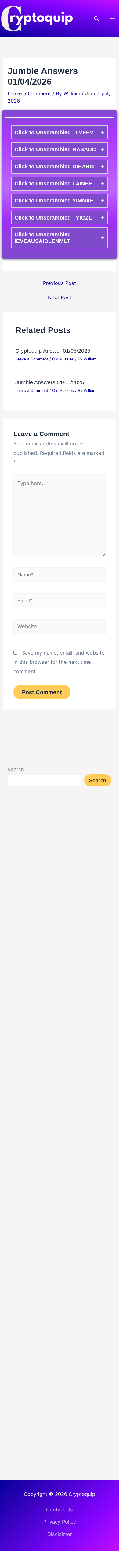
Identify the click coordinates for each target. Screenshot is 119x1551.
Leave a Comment (29, 93)
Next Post (59, 297)
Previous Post (59, 283)
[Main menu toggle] (112, 19)
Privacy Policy (59, 1522)
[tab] (59, 132)
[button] (96, 19)
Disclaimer (59, 1534)
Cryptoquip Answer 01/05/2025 (52, 350)
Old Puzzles (63, 359)
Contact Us (59, 1510)
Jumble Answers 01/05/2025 (49, 382)
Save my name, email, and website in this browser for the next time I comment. (59, 662)
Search (16, 769)
